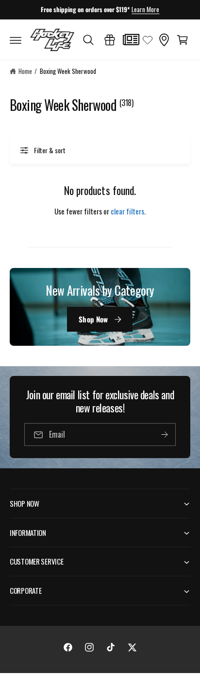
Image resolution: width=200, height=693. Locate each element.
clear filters (127, 211)
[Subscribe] (164, 435)
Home (25, 71)
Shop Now (93, 319)
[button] (15, 40)
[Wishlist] (147, 40)
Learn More (145, 9)
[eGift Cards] (109, 40)
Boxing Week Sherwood (68, 71)
